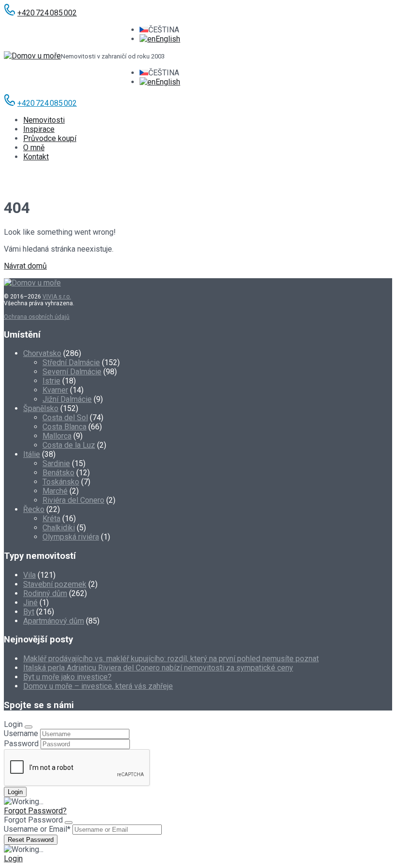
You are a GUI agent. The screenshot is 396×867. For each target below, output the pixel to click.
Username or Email (37, 829)
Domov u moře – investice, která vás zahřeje (98, 686)
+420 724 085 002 (47, 12)
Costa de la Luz (68, 445)
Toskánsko (60, 481)
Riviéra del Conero (73, 500)
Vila (29, 575)
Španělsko (40, 408)
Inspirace (39, 129)
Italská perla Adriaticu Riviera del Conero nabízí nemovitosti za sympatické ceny (158, 667)
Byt (28, 611)
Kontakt (36, 156)
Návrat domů (25, 265)
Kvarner (55, 390)
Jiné (30, 602)
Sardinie (56, 463)
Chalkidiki (58, 527)
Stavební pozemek (54, 584)
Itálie (31, 454)
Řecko (33, 509)
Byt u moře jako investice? (67, 677)
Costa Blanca (64, 426)
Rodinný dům (45, 593)
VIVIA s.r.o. (56, 296)
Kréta (51, 518)
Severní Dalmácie (71, 371)
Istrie (51, 380)
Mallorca (56, 436)
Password (21, 743)
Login (13, 858)
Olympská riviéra (70, 536)
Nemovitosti (44, 120)
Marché (55, 491)
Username (21, 733)
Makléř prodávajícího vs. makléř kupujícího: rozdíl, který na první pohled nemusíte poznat (171, 658)
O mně (33, 147)
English (168, 38)
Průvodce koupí (49, 138)
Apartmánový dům (53, 620)
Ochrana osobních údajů (37, 316)
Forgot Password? (35, 810)
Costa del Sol (65, 417)
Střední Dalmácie (71, 362)
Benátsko (58, 472)
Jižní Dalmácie (67, 399)
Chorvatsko (42, 353)
